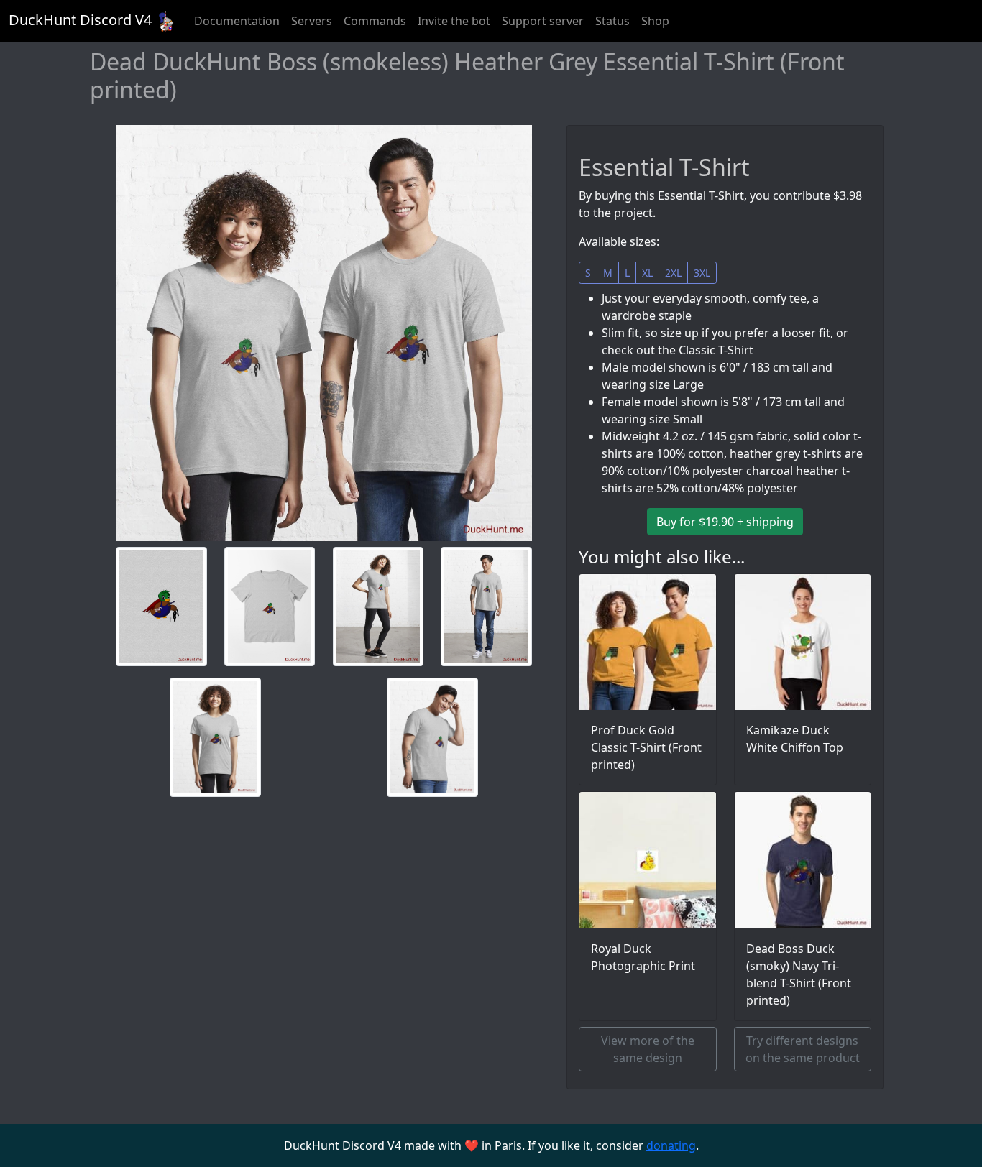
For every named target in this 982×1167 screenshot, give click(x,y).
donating (671, 1145)
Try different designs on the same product (802, 1049)
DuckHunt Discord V (80, 19)
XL (647, 273)
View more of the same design (647, 1049)
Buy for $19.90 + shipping (725, 522)
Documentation (237, 21)
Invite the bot (454, 21)
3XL (702, 273)
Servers (311, 21)
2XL (673, 273)
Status (612, 21)
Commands (375, 21)
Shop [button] (655, 21)
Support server (543, 21)
